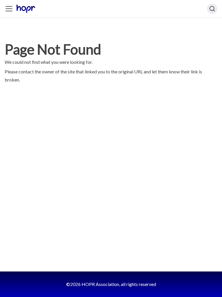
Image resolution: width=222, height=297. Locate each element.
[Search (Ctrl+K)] (212, 8)
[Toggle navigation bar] (9, 8)
